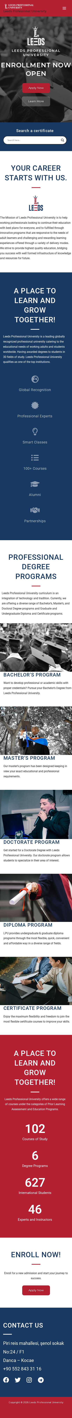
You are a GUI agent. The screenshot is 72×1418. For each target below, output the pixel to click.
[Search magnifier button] (62, 140)
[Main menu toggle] (64, 8)
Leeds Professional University (24, 11)
